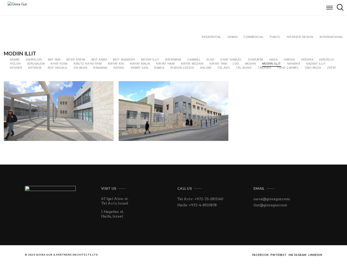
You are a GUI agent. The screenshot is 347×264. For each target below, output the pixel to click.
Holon (15, 63)
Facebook (260, 254)
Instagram (298, 254)
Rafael (119, 67)
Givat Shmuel (231, 59)
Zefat (331, 67)
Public (275, 36)
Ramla (159, 67)
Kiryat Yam (218, 63)
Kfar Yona (59, 63)
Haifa (273, 59)
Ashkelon (34, 59)
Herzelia (326, 59)
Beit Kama (99, 59)
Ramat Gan (139, 67)
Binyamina (173, 59)
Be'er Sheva (75, 59)
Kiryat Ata (116, 63)
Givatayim (255, 59)
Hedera (307, 59)
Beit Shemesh (124, 59)
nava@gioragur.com (272, 199)
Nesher (16, 67)
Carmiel (194, 59)
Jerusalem (36, 63)
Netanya (35, 67)
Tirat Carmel (288, 67)
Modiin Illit (271, 63)
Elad (210, 59)
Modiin (250, 63)
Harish (289, 59)
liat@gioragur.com (270, 205)
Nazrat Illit (316, 63)
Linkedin (315, 254)
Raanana (100, 67)
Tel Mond (243, 67)
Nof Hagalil (58, 67)
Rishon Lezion (182, 67)
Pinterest (279, 254)
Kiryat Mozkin (192, 63)
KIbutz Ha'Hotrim (88, 63)
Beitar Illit (150, 59)
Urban (232, 36)
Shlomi (205, 67)
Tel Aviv (223, 67)
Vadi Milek (313, 67)
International (331, 36)
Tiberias (264, 67)
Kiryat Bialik (140, 63)
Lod (236, 63)
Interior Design (300, 36)
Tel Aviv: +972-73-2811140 (200, 199)
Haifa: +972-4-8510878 (197, 205)
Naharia (293, 63)
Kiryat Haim (165, 63)
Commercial (254, 36)
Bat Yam (54, 59)
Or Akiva (80, 67)
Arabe (15, 59)
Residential (211, 36)
